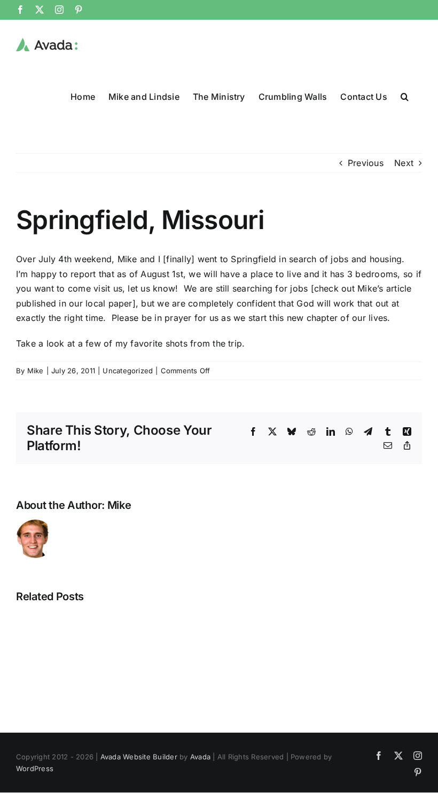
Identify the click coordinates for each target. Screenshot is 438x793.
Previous (366, 163)
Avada (200, 756)
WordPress (34, 768)
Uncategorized (128, 370)
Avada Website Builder (138, 756)
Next (403, 163)
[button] (405, 96)
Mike (35, 370)
